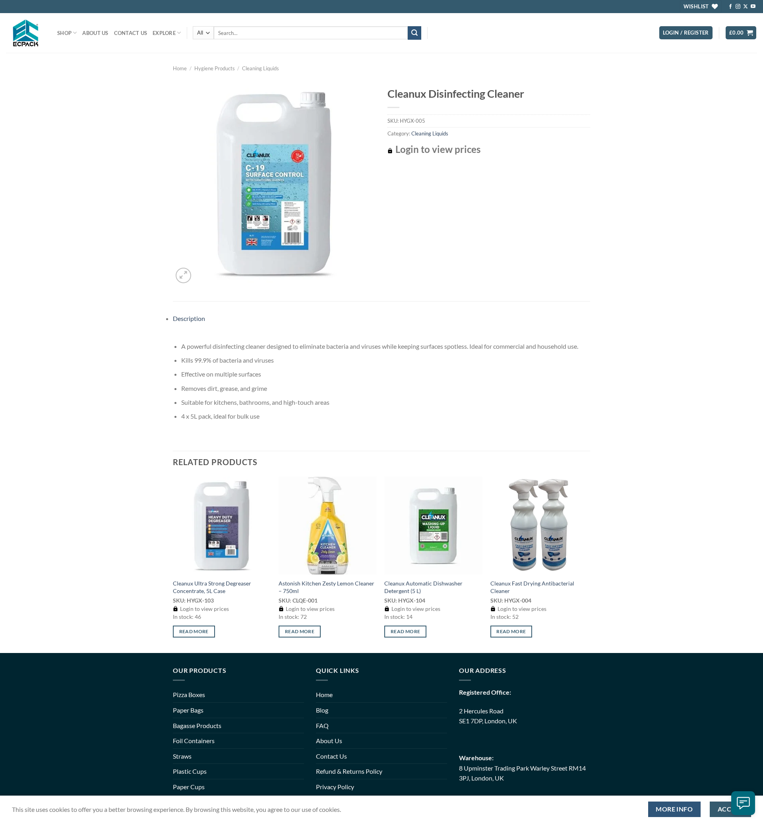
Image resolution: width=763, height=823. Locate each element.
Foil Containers (194, 740)
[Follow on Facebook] (730, 7)
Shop (64, 33)
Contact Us (130, 33)
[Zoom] (183, 275)
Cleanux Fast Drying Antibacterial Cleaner (532, 587)
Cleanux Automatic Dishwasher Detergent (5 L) (423, 587)
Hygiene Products (214, 68)
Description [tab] (189, 318)
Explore (164, 33)
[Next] (588, 564)
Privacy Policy (335, 786)
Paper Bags (188, 710)
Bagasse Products (197, 725)
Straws (182, 756)
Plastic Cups (190, 771)
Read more (194, 631)
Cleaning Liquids (260, 68)
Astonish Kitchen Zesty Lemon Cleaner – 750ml (326, 587)
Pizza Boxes (189, 694)
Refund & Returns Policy (349, 771)
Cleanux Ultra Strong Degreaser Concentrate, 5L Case (212, 587)
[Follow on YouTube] (753, 7)
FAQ (322, 725)
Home (180, 68)
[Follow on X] (745, 7)
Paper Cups (189, 786)
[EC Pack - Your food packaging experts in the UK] (25, 32)
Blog (322, 710)
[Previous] (173, 564)
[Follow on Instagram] (738, 7)
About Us (95, 33)
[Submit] (414, 33)
